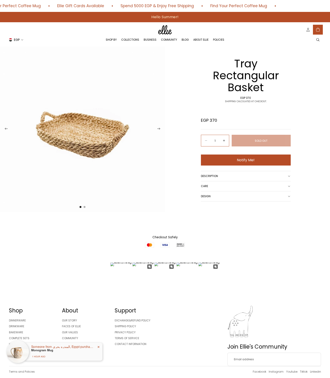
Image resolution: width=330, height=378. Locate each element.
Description (209, 176)
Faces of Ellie (71, 326)
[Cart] (318, 30)
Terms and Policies (22, 372)
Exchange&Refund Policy (132, 320)
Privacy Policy (125, 332)
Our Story (69, 320)
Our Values (70, 332)
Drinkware (16, 326)
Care (204, 186)
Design (206, 196)
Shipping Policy (125, 326)
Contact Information (130, 344)
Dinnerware (17, 320)
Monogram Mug (42, 350)
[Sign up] (314, 359)
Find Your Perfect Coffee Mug (235, 6)
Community (70, 338)
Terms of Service (127, 338)
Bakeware (16, 332)
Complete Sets (19, 338)
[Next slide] (160, 129)
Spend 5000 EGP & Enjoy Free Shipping (154, 6)
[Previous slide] (5, 129)
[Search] (318, 40)
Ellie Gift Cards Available (77, 6)
